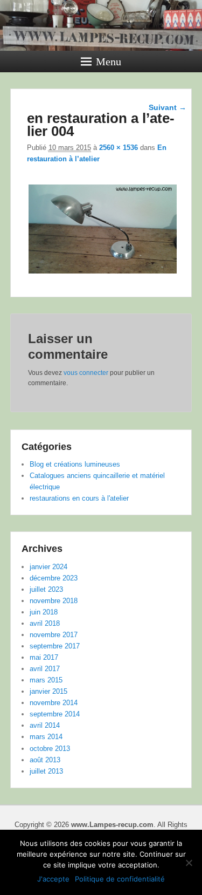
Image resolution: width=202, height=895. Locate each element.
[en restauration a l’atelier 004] (102, 273)
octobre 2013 (50, 748)
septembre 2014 (55, 714)
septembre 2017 (55, 646)
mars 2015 (46, 680)
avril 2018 (45, 623)
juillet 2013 (46, 771)
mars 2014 (46, 737)
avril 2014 (45, 725)
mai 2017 (44, 657)
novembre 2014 (54, 703)
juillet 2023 (46, 589)
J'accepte (53, 878)
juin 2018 (44, 612)
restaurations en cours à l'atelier (79, 498)
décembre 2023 (54, 578)
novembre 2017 (54, 635)
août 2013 (45, 760)
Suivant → (167, 107)
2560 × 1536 (118, 148)
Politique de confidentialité (120, 878)
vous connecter (86, 373)
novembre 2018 (54, 601)
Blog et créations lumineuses (75, 464)
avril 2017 (45, 669)
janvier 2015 (48, 691)
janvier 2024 (48, 567)
